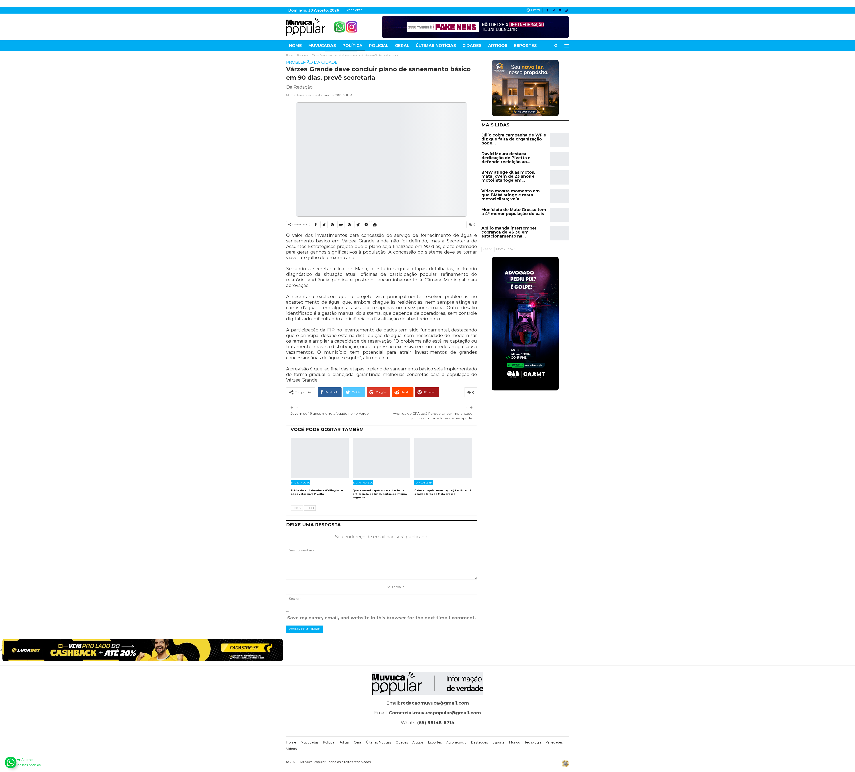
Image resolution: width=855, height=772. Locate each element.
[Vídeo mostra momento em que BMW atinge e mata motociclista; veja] (559, 196)
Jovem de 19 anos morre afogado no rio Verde (330, 413)
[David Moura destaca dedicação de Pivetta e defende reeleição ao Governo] (559, 159)
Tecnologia (533, 742)
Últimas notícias (436, 45)
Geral (402, 45)
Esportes (525, 45)
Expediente (353, 10)
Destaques (479, 742)
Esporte (498, 742)
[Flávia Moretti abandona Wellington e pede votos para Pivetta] (320, 458)
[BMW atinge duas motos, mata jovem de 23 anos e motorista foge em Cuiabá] (559, 177)
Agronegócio (456, 742)
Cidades (472, 45)
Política (352, 45)
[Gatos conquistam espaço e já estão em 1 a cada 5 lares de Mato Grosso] (443, 458)
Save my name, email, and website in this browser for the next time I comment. (381, 617)
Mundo (514, 742)
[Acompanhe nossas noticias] (10, 762)
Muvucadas (322, 45)
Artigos (497, 45)
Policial (379, 45)
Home (295, 45)
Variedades (554, 742)
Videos (291, 749)
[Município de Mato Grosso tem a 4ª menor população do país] (559, 215)
